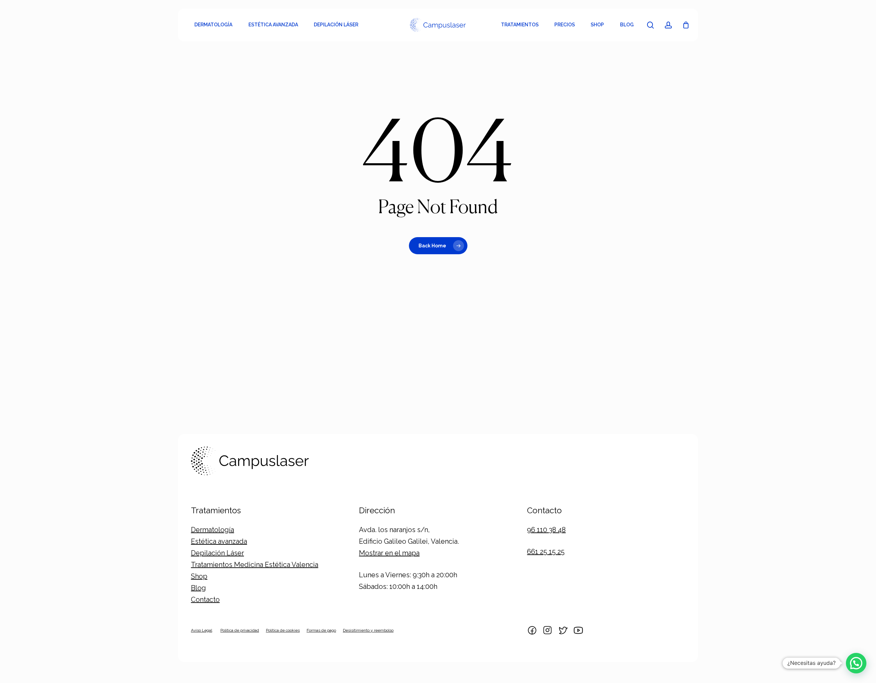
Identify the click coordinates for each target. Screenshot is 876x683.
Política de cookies (283, 630)
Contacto (205, 599)
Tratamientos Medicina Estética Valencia (254, 564)
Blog (198, 588)
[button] (856, 663)
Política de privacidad (239, 630)
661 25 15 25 (546, 551)
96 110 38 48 (546, 530)
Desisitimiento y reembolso (368, 630)
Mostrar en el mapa (389, 553)
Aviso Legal (201, 630)
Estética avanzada (219, 541)
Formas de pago (321, 630)
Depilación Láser (217, 553)
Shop (199, 576)
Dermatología (212, 530)
